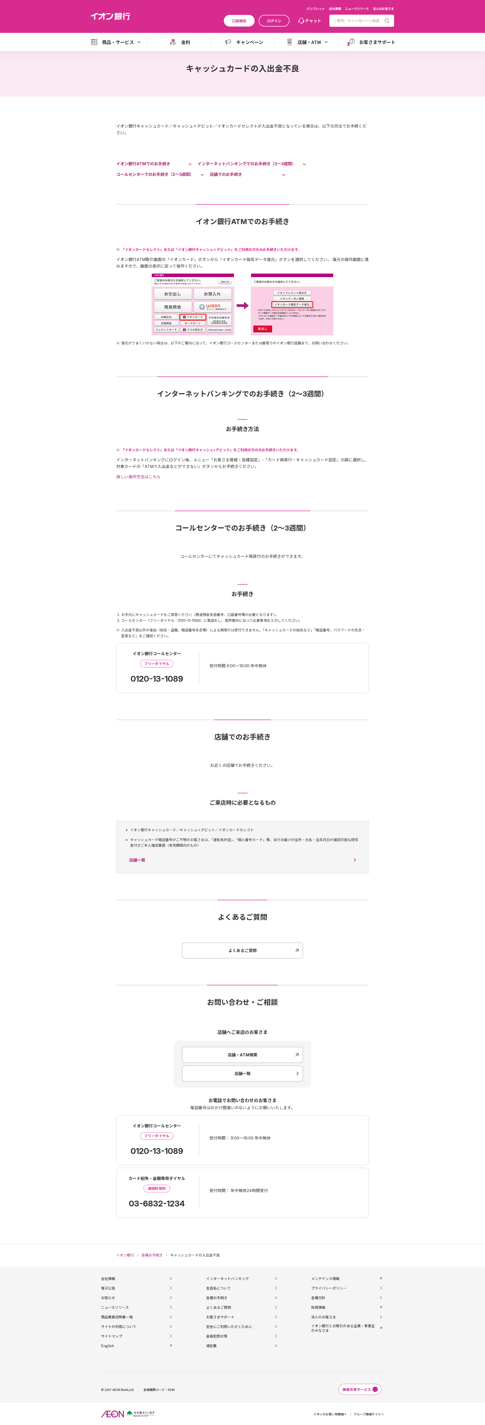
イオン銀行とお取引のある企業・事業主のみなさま (343, 1328)
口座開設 (239, 20)
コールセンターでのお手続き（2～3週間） (155, 174)
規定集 (211, 1345)
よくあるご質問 (218, 1307)
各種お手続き (216, 1297)
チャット (313, 20)
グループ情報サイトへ (369, 1414)
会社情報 (335, 8)
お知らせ (108, 1297)
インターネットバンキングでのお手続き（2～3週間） (247, 163)
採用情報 (318, 1307)
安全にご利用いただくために (229, 1326)
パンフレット (315, 8)
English (107, 1345)
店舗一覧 (137, 860)
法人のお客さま (383, 8)
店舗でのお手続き (226, 174)
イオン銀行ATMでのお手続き (143, 163)
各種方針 (318, 1297)
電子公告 (108, 1288)
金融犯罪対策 (216, 1336)
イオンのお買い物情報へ (330, 1414)
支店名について (218, 1288)
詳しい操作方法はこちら (138, 476)
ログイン (274, 20)
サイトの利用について (118, 1326)
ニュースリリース (357, 8)
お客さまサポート (220, 1316)
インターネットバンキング (227, 1278)
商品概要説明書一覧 (117, 1316)
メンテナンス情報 (325, 1278)
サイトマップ (111, 1336)
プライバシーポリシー (329, 1288)
